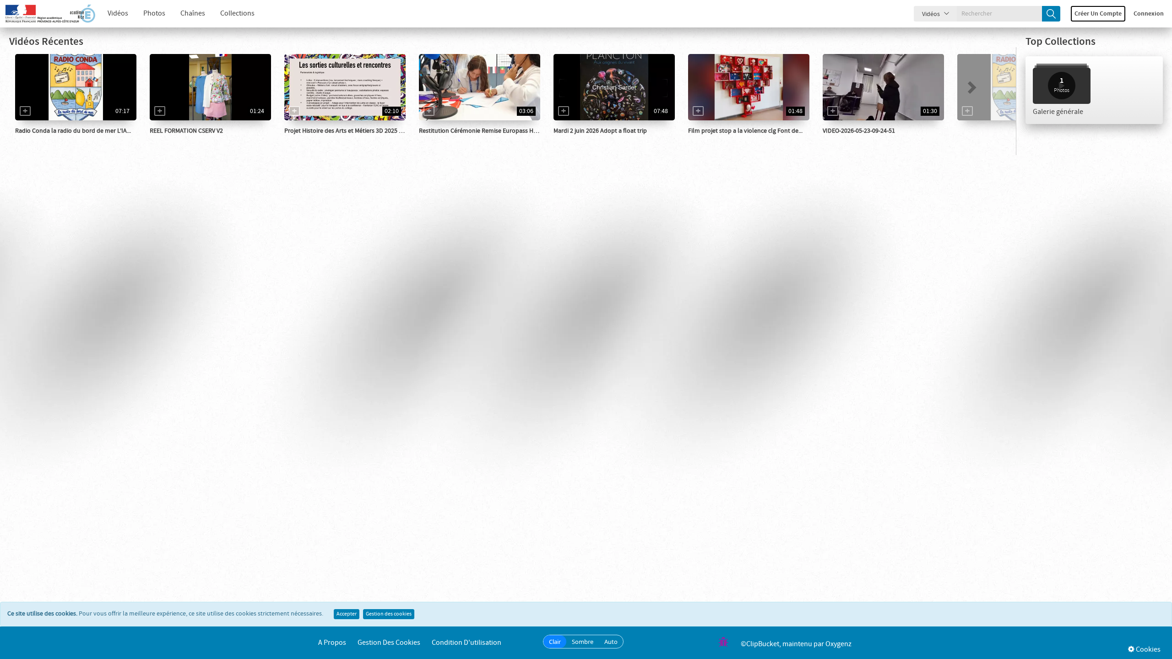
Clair (555, 641)
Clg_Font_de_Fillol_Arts (328, 140)
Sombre (582, 641)
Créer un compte (1098, 14)
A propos (332, 643)
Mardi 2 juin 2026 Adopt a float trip (600, 131)
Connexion (1149, 14)
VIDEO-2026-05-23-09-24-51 (859, 131)
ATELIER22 (578, 140)
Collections (237, 13)
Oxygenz (838, 644)
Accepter (346, 614)
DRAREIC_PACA (450, 140)
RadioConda (42, 140)
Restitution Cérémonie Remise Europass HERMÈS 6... (489, 131)
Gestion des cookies (389, 614)
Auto (611, 641)
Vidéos (118, 13)
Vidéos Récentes (46, 42)
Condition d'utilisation (466, 643)
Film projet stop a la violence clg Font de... (745, 131)
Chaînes (192, 13)
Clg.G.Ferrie (848, 140)
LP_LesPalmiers (181, 140)
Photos (154, 13)
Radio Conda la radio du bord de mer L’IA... (73, 131)
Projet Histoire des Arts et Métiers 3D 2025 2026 (348, 131)
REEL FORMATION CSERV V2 (186, 131)
